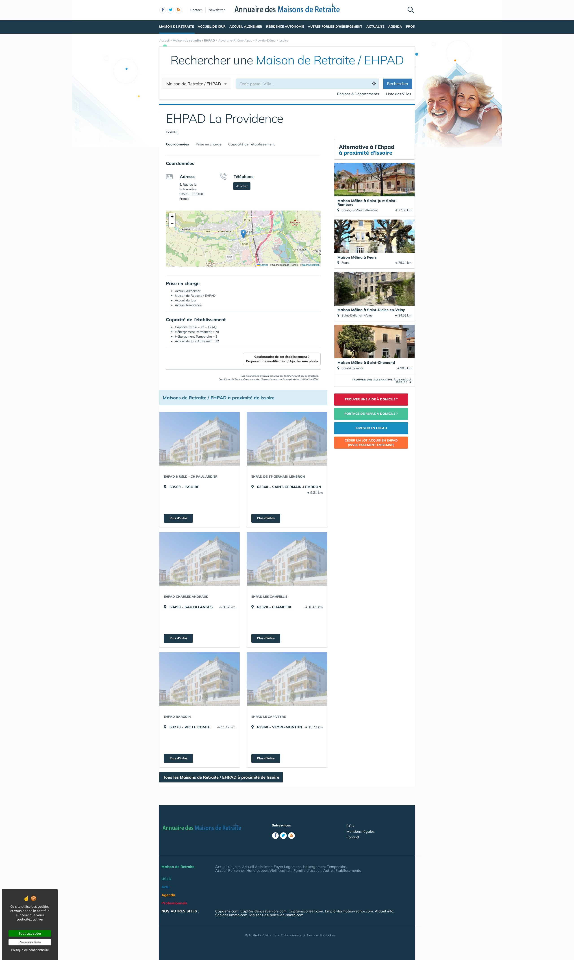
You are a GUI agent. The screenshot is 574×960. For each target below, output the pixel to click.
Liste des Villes (398, 94)
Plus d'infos (178, 518)
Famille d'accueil (307, 870)
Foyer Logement (287, 866)
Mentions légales (360, 831)
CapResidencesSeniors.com (263, 911)
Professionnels (174, 903)
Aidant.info (384, 911)
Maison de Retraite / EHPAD (195, 83)
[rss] (178, 10)
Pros (410, 26)
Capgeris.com (226, 911)
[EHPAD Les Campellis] (287, 559)
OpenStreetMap (311, 264)
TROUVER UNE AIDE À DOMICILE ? (371, 399)
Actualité (375, 26)
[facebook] (162, 10)
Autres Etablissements (342, 870)
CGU (350, 826)
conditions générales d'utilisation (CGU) (298, 379)
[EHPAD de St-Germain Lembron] (287, 439)
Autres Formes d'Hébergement (335, 26)
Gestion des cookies (321, 935)
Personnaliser (30, 942)
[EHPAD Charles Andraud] (199, 559)
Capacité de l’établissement (251, 144)
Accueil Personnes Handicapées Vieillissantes (253, 870)
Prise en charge (209, 144)
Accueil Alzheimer (245, 26)
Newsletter (217, 10)
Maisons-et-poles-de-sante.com (276, 915)
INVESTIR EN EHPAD (371, 428)
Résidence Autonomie (285, 26)
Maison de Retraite (176, 26)
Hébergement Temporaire (324, 866)
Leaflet (264, 264)
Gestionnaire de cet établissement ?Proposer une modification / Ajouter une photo (282, 359)
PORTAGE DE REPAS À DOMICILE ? (371, 414)
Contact (196, 10)
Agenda (395, 26)
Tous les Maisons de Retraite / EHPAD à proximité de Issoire (221, 777)
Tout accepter (29, 933)
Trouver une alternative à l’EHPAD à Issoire (381, 381)
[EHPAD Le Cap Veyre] (287, 679)
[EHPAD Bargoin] (199, 679)
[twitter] (170, 10)
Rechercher (398, 83)
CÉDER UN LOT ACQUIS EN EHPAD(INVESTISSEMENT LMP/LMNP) (371, 442)
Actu (165, 887)
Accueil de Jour (212, 26)
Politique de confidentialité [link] (30, 950)
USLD (166, 879)
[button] (243, 234)
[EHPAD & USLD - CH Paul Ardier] (199, 439)
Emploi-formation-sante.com (349, 911)
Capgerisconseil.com (306, 911)
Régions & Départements (358, 94)
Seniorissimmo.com (231, 915)
